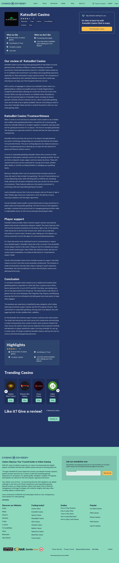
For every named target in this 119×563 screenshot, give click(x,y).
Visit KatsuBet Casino (96, 29)
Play (10, 400)
